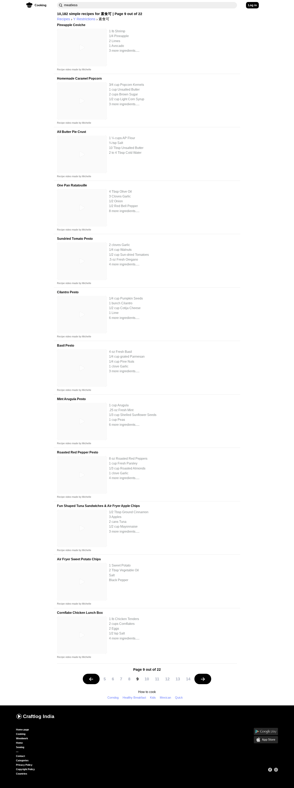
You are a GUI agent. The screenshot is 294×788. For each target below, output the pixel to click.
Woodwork (22, 738)
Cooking (20, 734)
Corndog (113, 697)
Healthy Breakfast (134, 697)
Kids (153, 697)
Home (19, 743)
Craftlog (38, 716)
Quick (179, 697)
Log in (252, 5)
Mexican (165, 697)
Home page (22, 729)
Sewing (20, 747)
